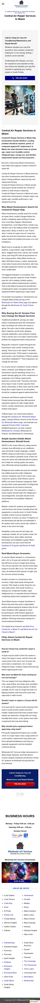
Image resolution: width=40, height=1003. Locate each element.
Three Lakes (29, 969)
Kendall (27, 899)
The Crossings (30, 961)
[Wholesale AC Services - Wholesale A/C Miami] (21, 4)
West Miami (28, 977)
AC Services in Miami (27, 11)
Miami (26, 907)
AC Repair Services (12, 11)
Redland (7, 962)
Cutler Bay (8, 903)
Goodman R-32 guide (10, 546)
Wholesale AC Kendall (11, 431)
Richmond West (10, 973)
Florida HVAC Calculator (19, 425)
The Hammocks (30, 965)
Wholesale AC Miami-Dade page (15, 302)
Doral (6, 907)
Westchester (29, 981)
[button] (3, 4)
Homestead (28, 895)
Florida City (8, 915)
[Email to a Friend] (22, 794)
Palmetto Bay (9, 943)
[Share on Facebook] (18, 794)
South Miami (9, 981)
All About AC (20, 13)
